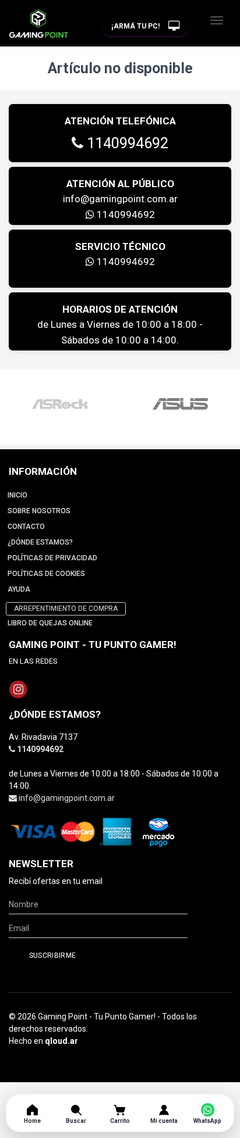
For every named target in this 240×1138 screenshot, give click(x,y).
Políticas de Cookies (46, 574)
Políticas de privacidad (52, 558)
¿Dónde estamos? (40, 542)
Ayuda (19, 589)
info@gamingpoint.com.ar (120, 199)
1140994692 (125, 143)
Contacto (26, 527)
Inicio (17, 495)
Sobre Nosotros (39, 511)
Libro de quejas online (50, 623)
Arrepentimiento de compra (66, 608)
